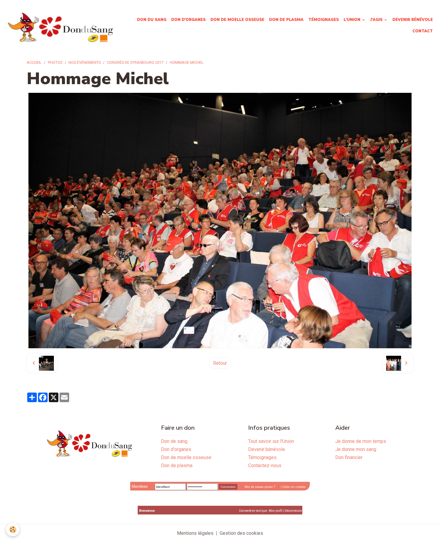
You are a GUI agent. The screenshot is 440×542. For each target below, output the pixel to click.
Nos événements (85, 62)
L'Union (353, 19)
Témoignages (323, 19)
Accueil (34, 62)
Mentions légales (195, 533)
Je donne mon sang (355, 449)
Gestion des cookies (241, 533)
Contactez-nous (264, 465)
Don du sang (151, 19)
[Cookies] (12, 529)
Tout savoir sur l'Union (271, 441)
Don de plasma (286, 19)
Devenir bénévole (412, 19)
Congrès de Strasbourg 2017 (135, 62)
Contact (422, 31)
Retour (220, 363)
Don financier (348, 457)
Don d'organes (188, 19)
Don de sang (174, 441)
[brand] (60, 25)
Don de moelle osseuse (237, 19)
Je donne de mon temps (360, 441)
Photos (55, 62)
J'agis (377, 19)
